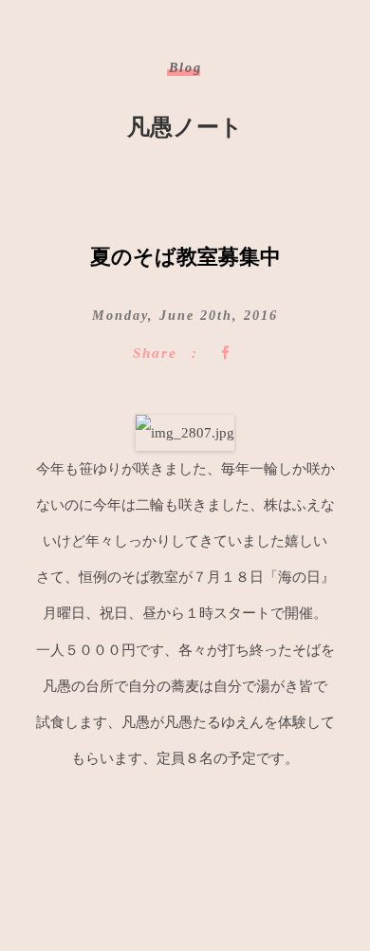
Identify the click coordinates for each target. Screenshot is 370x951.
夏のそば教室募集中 (185, 257)
